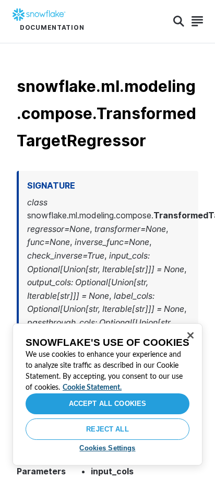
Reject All (107, 429)
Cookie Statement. (92, 387)
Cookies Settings (107, 448)
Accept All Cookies (107, 403)
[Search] (179, 21)
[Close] (190, 335)
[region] (107, 394)
